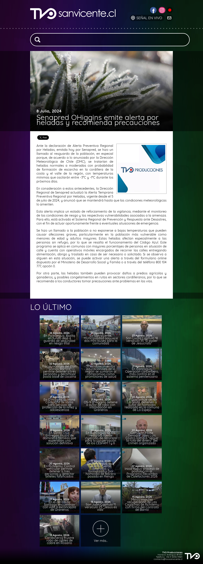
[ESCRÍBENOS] (169, 17)
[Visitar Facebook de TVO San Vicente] (153, 9)
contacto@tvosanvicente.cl (168, 559)
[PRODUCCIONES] (169, 9)
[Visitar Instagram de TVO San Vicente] (161, 9)
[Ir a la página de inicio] (75, 26)
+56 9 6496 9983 (174, 556)
